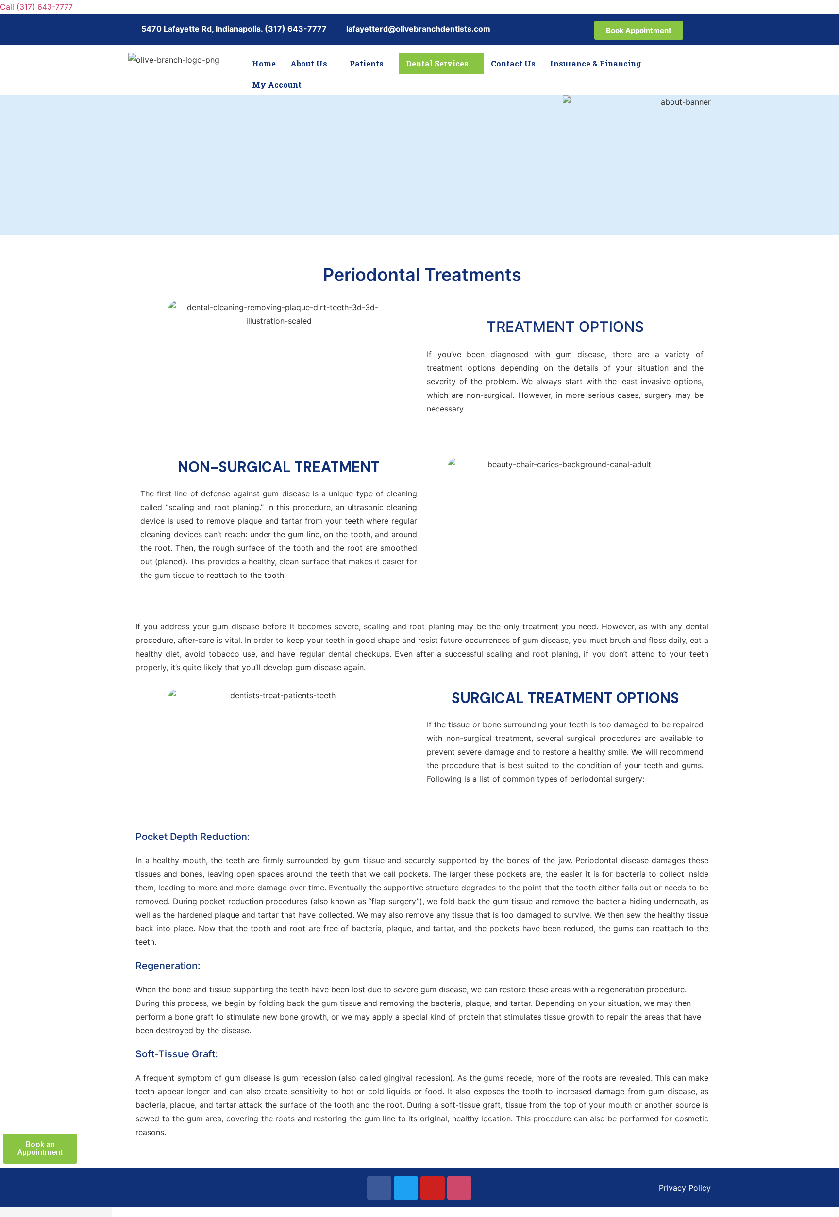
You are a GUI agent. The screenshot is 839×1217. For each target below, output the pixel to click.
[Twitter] (406, 1188)
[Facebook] (379, 1188)
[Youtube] (432, 1188)
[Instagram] (459, 1188)
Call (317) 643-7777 (36, 7)
